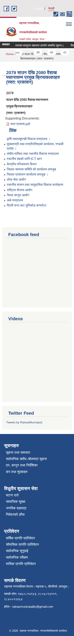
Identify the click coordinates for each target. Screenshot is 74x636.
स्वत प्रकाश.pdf (20, 124)
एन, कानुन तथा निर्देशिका (22, 465)
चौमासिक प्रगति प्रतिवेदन (22, 544)
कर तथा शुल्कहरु (17, 472)
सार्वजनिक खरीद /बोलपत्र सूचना (26, 459)
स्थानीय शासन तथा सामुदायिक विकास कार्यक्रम (35, 184)
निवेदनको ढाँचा (15, 515)
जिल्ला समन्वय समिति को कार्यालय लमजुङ (31, 169)
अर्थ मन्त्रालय (15, 200)
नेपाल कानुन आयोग (18, 195)
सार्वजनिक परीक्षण (17, 557)
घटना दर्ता (12, 495)
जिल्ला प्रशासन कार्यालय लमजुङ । (28, 174)
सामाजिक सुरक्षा (15, 502)
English (39, 8)
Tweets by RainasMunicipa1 (24, 422)
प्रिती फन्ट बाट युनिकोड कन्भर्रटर (26, 205)
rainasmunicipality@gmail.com (32, 606)
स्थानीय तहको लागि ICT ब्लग (24, 159)
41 (63, 52)
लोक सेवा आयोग (16, 179)
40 (50, 52)
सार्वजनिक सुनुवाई (17, 551)
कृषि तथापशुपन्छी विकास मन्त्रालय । (28, 139)
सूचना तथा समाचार (18, 453)
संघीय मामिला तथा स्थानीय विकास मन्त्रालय (33, 153)
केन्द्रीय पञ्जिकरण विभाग (22, 164)
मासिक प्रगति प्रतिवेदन (21, 564)
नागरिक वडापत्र (16, 508)
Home (10, 54)
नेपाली (51, 8)
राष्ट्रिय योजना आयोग (19, 190)
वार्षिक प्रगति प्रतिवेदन (20, 538)
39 (36, 52)
